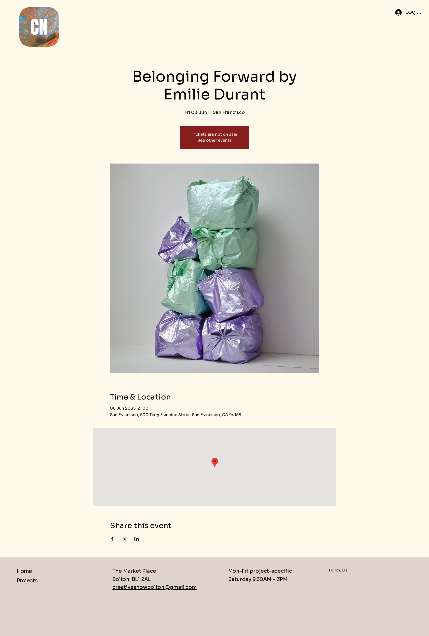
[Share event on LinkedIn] (136, 539)
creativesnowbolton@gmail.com (154, 587)
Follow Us (338, 570)
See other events (214, 140)
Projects (27, 580)
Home (24, 571)
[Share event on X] (124, 539)
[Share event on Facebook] (112, 539)
